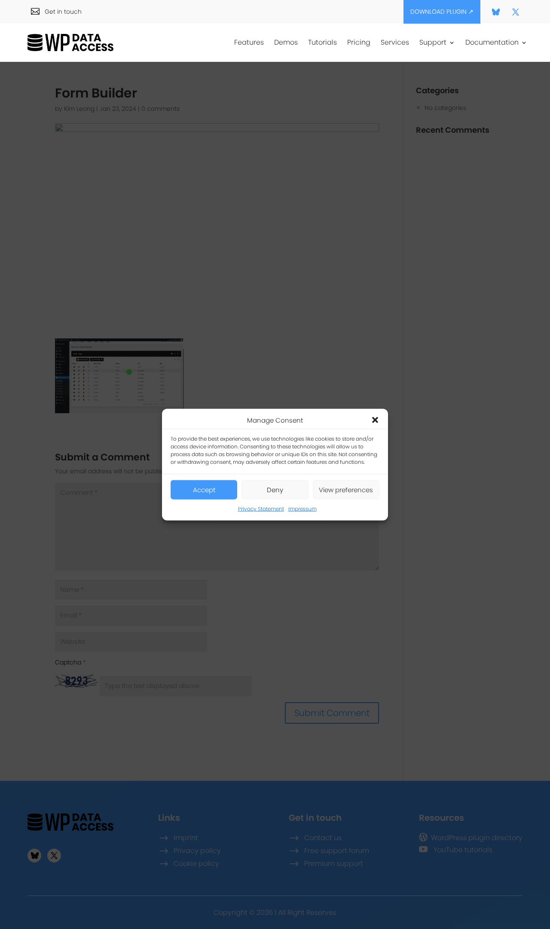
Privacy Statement (261, 508)
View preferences (346, 489)
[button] (375, 420)
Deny (275, 489)
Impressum (302, 508)
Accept (204, 489)
